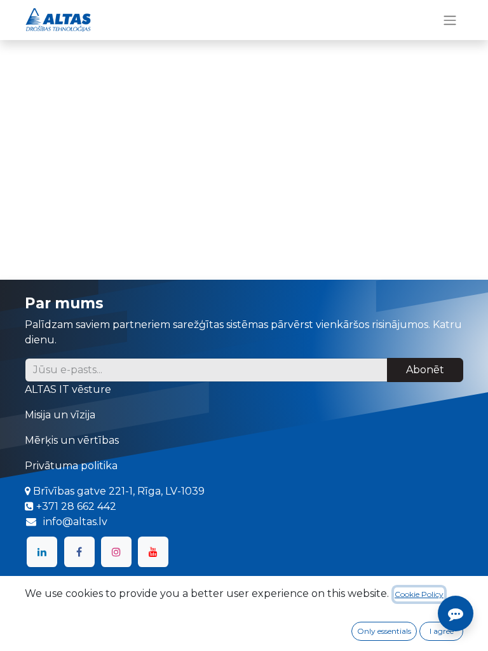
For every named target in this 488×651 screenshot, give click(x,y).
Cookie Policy (419, 594)
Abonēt (425, 370)
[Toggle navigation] (450, 20)
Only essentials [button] (384, 631)
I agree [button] (442, 631)
